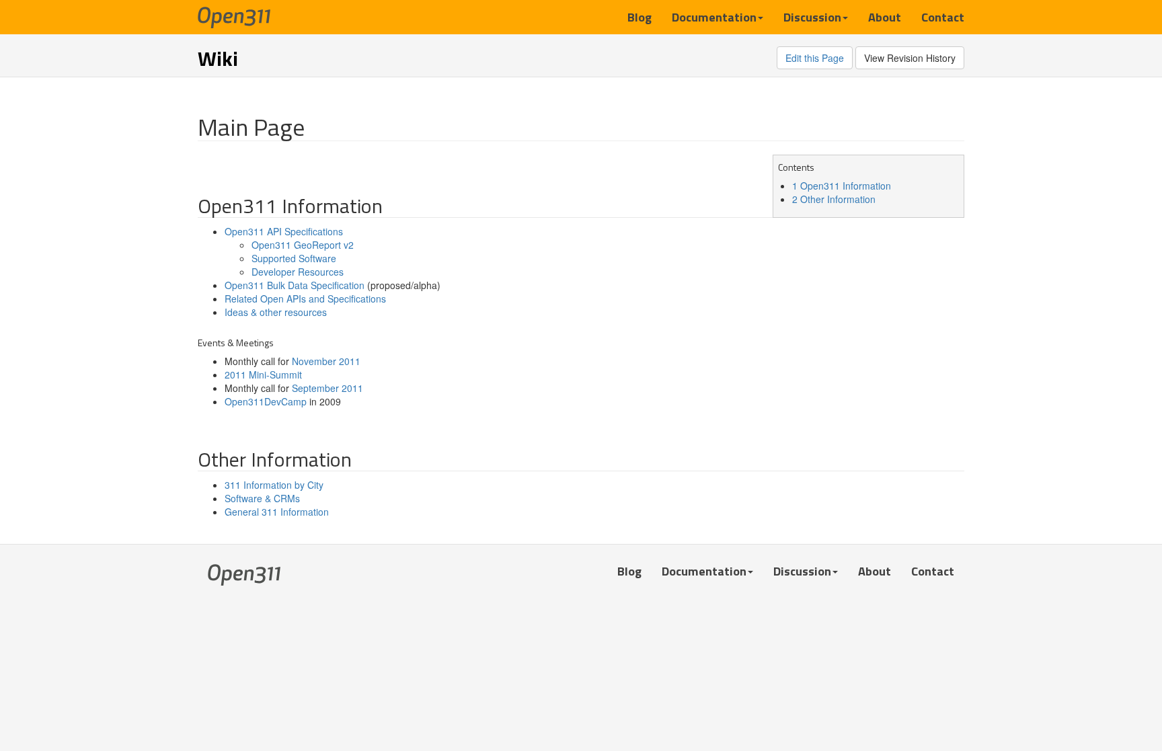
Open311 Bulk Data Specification (294, 285)
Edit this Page (814, 58)
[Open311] (234, 17)
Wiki (218, 58)
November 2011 (326, 361)
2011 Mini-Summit (263, 374)
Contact (942, 16)
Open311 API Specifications (284, 231)
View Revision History (910, 58)
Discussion (812, 16)
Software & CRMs (262, 498)
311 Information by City (274, 484)
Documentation (714, 16)
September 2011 (327, 388)
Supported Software (293, 258)
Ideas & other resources (276, 312)
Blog (639, 16)
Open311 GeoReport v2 (302, 244)
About (884, 16)
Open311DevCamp (266, 401)
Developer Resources (297, 271)
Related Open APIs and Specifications (305, 298)
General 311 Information (277, 511)
